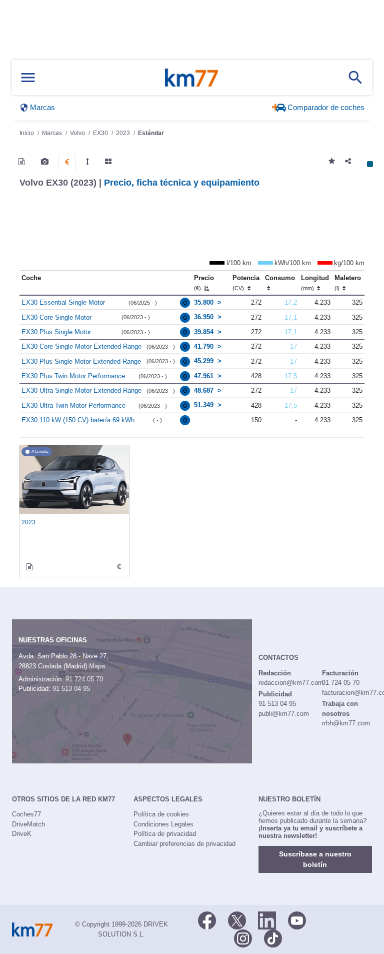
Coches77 (26, 814)
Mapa (97, 666)
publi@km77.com (283, 713)
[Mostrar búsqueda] (355, 78)
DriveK (22, 833)
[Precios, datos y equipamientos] (67, 162)
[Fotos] (44, 162)
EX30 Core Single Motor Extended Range (82, 346)
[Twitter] (237, 919)
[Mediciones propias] (87, 162)
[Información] (21, 162)
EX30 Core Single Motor (57, 317)
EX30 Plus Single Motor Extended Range (81, 361)
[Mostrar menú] (28, 78)
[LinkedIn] (267, 919)
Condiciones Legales (164, 824)
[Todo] (108, 162)
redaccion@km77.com (291, 682)
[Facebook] (207, 919)
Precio (204, 282)
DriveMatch (28, 824)
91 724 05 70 (84, 679)
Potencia (246, 282)
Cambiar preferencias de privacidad (185, 843)
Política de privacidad (165, 833)
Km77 (191, 78)
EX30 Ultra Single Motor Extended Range (82, 390)
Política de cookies (161, 814)
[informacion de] (30, 567)
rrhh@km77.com (346, 723)
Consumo (280, 278)
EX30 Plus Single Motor (56, 332)
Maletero (347, 282)
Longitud (315, 282)
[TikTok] (273, 937)
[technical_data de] (119, 567)
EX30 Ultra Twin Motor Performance (74, 405)
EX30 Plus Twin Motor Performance (73, 376)
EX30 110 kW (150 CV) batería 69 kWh (78, 420)
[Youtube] (297, 919)
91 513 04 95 (71, 688)
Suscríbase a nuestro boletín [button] (315, 859)
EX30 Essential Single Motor (63, 302)
